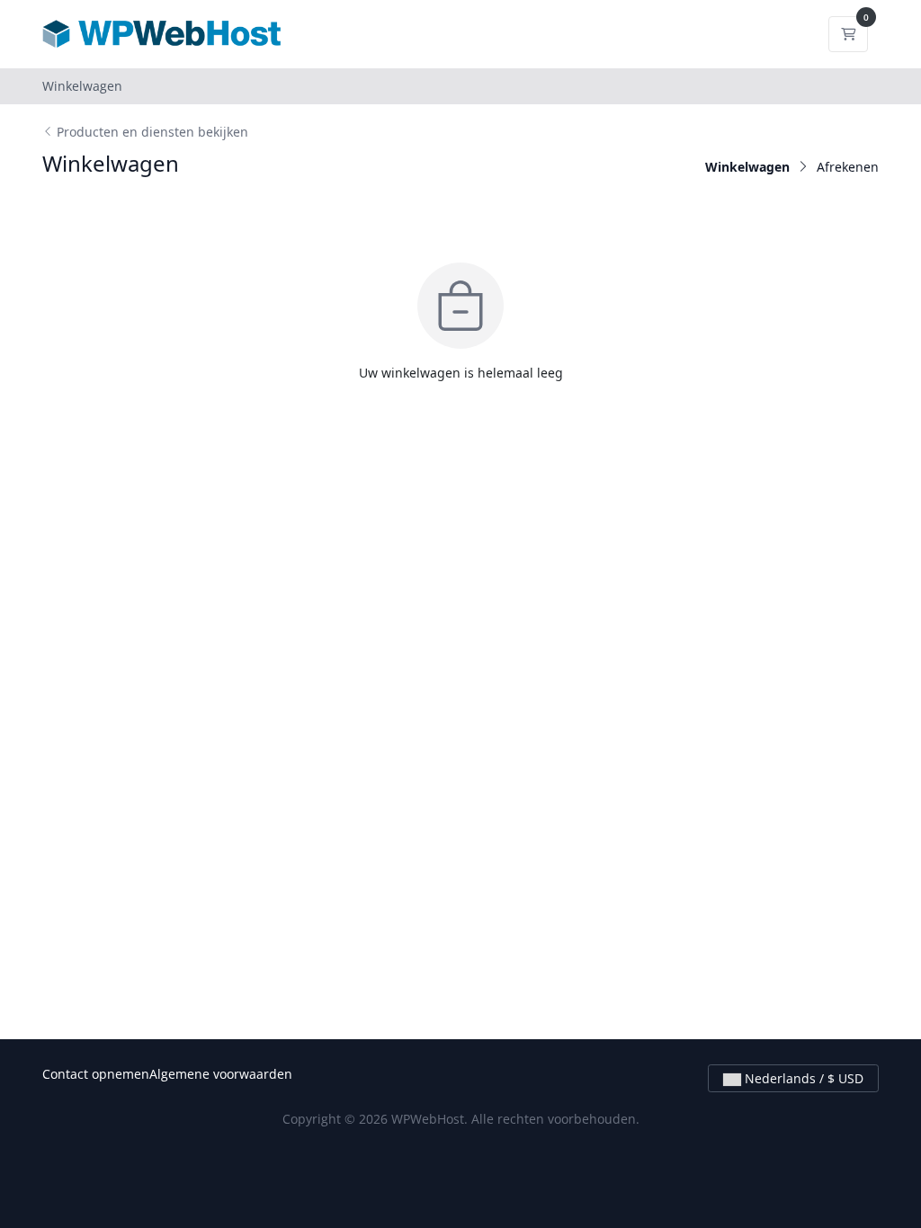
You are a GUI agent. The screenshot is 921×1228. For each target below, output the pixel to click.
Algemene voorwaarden (220, 1073)
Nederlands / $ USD (802, 1078)
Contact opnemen (95, 1073)
